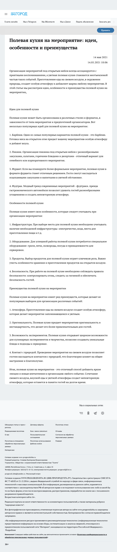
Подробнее (10, 530)
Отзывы (59, 431)
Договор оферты (37, 425)
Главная (59, 441)
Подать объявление (85, 21)
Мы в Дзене (65, 21)
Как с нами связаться (38, 431)
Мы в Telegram (29, 21)
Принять (105, 30)
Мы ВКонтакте (48, 21)
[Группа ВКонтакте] (81, 413)
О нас (7, 435)
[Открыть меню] (6, 14)
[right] (114, 22)
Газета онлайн (11, 21)
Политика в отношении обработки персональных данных (15, 443)
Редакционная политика (14, 431)
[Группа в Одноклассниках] (88, 413)
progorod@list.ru (64, 470)
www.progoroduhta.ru (27, 457)
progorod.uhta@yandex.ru (15, 474)
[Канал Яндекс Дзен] (102, 413)
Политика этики (62, 425)
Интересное (9, 450)
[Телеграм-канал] (95, 413)
